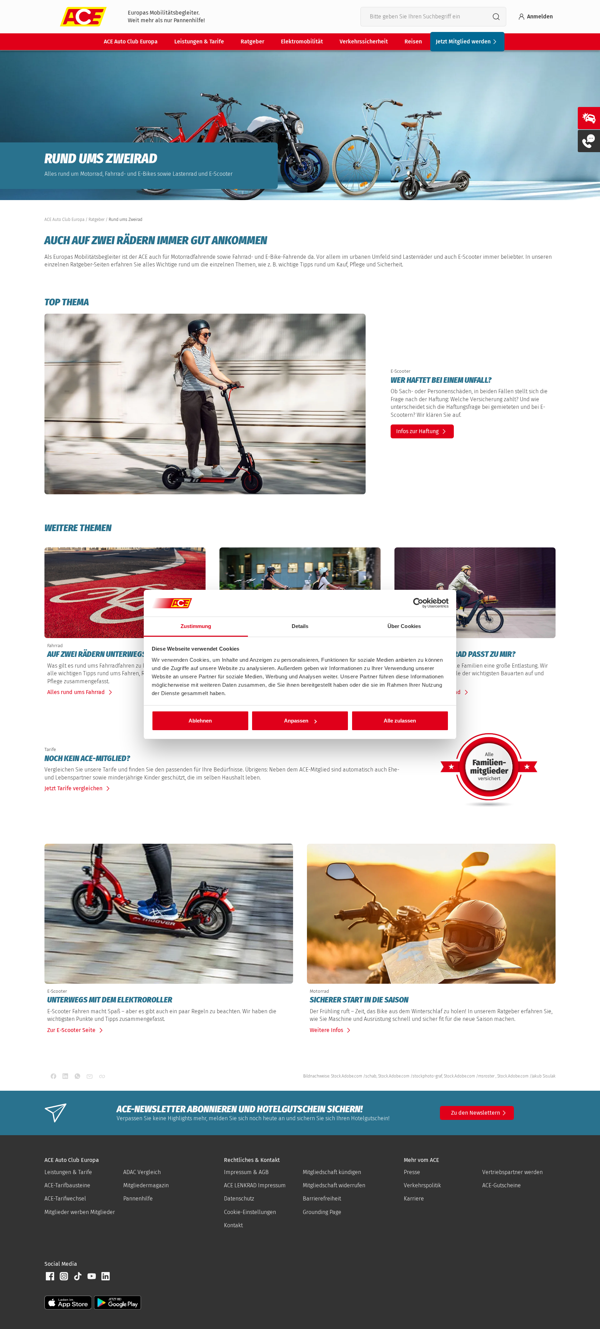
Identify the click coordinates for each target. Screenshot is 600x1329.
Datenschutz (239, 1198)
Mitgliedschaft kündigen (332, 1172)
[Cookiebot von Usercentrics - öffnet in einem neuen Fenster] (418, 603)
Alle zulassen (400, 721)
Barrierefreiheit (322, 1198)
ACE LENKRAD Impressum (255, 1185)
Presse (412, 1172)
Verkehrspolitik (422, 1185)
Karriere (414, 1198)
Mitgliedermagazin (146, 1185)
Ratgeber (252, 41)
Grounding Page (322, 1212)
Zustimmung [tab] (196, 626)
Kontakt (233, 1225)
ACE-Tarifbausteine (67, 1185)
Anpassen (296, 721)
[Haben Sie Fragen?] (589, 141)
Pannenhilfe (138, 1198)
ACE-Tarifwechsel (65, 1198)
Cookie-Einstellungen (250, 1212)
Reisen (413, 41)
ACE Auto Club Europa (131, 41)
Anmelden (540, 16)
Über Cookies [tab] (404, 626)
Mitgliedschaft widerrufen (334, 1185)
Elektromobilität (302, 41)
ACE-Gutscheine (501, 1185)
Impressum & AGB (246, 1172)
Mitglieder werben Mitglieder (79, 1212)
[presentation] (472, 380)
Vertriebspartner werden (512, 1172)
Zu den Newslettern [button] (475, 1112)
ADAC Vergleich (142, 1172)
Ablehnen (200, 721)
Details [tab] (300, 626)
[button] (50, 1276)
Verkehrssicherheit (364, 41)
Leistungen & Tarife (199, 41)
